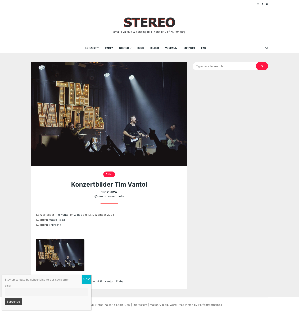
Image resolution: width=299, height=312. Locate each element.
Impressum (140, 304)
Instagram (258, 4)
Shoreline (55, 224)
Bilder (154, 47)
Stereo (124, 47)
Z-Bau (78, 214)
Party (109, 47)
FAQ (203, 47)
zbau (122, 281)
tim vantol (106, 281)
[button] (60, 255)
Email (8, 285)
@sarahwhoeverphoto (109, 196)
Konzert (91, 47)
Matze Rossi (57, 219)
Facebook (262, 4)
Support (189, 47)
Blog (140, 47)
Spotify (267, 4)
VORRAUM (171, 47)
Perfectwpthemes (210, 304)
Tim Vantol (62, 214)
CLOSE (86, 279)
